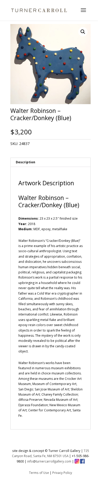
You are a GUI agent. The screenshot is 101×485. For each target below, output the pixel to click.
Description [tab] (25, 162)
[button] (83, 31)
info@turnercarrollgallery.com (49, 461)
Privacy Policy (62, 473)
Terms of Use (39, 473)
